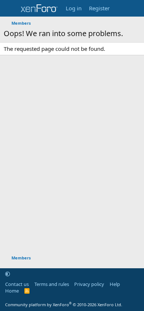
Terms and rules (51, 284)
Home (12, 290)
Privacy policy (89, 284)
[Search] (135, 8)
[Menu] (10, 8)
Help (115, 284)
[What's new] (120, 8)
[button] (7, 274)
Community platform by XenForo (63, 304)
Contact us (17, 284)
